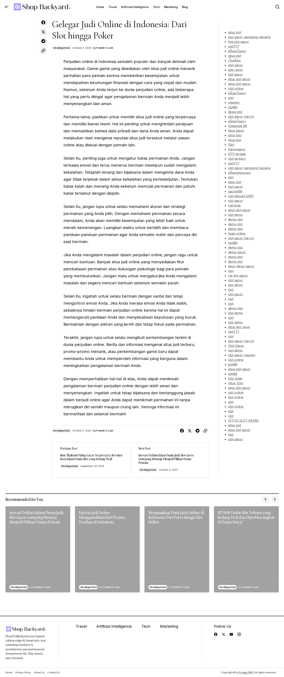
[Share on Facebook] (43, 22)
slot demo (235, 215)
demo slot (235, 219)
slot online (235, 88)
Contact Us (53, 672)
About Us (39, 672)
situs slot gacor (239, 79)
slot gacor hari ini (241, 116)
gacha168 (235, 191)
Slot (231, 145)
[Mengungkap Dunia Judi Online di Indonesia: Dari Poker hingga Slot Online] (176, 549)
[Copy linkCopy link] (43, 50)
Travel (81, 626)
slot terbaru (237, 159)
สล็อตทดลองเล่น (239, 173)
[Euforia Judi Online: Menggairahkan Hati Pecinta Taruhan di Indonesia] (107, 549)
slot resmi (235, 70)
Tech (146, 626)
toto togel (235, 378)
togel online (236, 233)
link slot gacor (238, 42)
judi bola (234, 205)
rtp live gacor (238, 276)
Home (8, 672)
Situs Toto (235, 383)
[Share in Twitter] (43, 32)
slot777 (233, 46)
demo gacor (237, 252)
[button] (6, 7)
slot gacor (235, 65)
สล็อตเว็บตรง (237, 51)
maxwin (233, 102)
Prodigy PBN (246, 672)
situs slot (234, 32)
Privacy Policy (23, 672)
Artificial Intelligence (114, 626)
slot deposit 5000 (241, 196)
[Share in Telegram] (43, 41)
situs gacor (236, 131)
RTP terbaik (237, 154)
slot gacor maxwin (241, 355)
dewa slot (235, 112)
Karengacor (237, 149)
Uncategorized (61, 47)
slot (230, 98)
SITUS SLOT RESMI (243, 420)
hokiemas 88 (237, 126)
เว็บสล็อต (234, 60)
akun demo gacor (241, 266)
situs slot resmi (239, 327)
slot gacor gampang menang (249, 37)
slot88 (232, 107)
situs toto (235, 135)
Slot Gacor (236, 346)
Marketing (169, 626)
